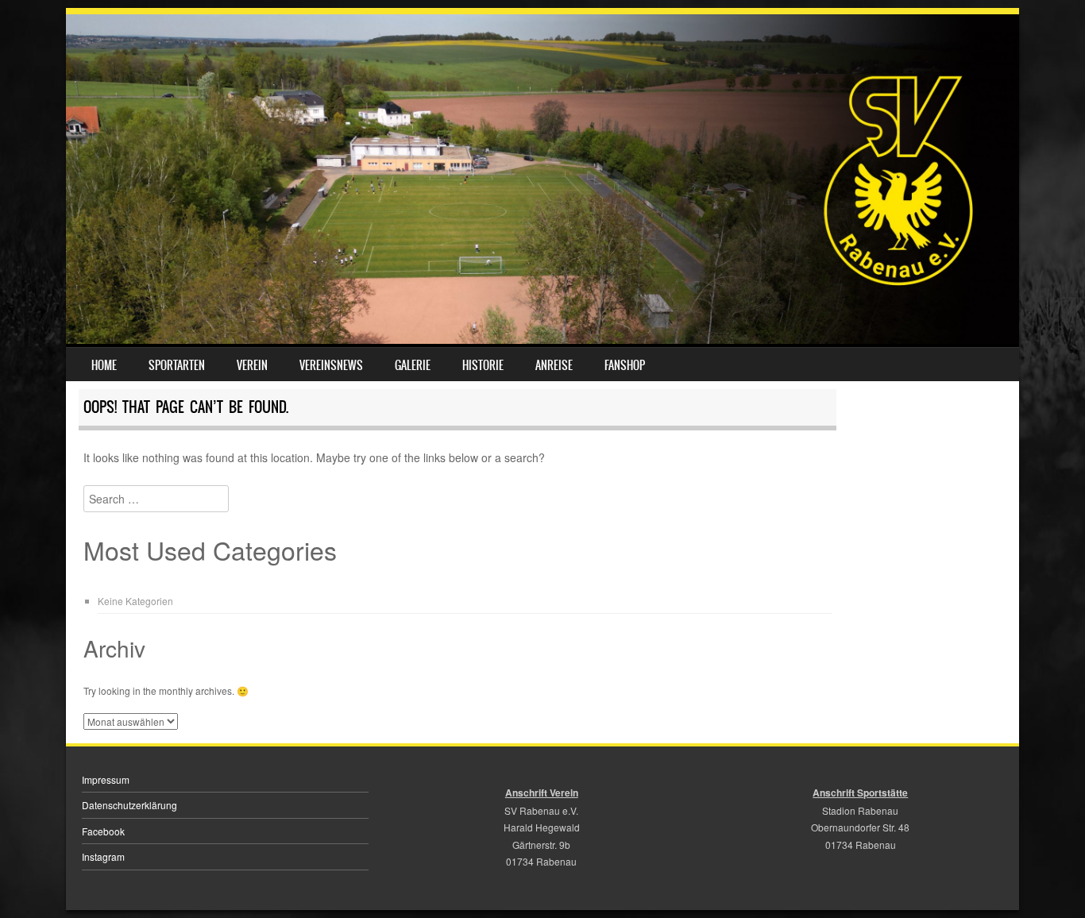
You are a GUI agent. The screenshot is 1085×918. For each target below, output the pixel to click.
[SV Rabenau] (542, 339)
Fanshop (624, 365)
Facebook (103, 831)
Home (104, 365)
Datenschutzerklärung (129, 805)
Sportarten (177, 365)
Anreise (554, 365)
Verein (252, 365)
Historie (483, 365)
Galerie (413, 365)
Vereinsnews (331, 365)
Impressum (105, 779)
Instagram (103, 856)
